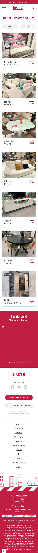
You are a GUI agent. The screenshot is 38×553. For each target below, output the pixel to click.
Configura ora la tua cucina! (19, 2)
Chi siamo (19, 437)
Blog (19, 454)
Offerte (19, 429)
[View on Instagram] (19, 343)
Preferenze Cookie (19, 506)
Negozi (19, 441)
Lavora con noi (19, 463)
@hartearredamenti (19, 320)
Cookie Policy (19, 502)
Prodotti (19, 424)
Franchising (19, 446)
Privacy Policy (19, 499)
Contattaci (19, 458)
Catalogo (19, 433)
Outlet (19, 467)
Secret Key (19, 511)
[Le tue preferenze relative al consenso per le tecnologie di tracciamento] (4, 551)
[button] (9, 362)
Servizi (19, 450)
